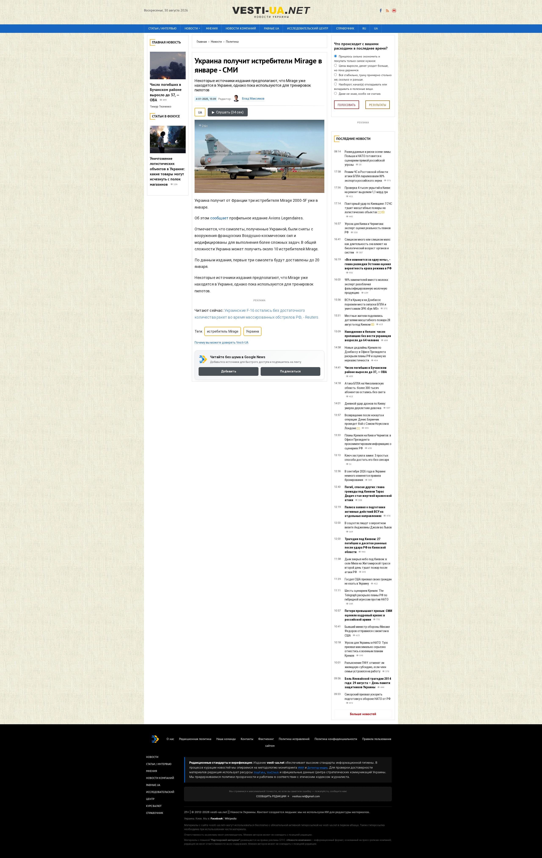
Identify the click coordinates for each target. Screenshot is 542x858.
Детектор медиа (317, 767)
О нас (170, 739)
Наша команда (226, 739)
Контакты (247, 739)
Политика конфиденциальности (336, 739)
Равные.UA (271, 29)
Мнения (212, 29)
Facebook (217, 818)
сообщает (219, 218)
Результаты (377, 105)
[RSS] (387, 10)
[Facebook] (380, 10)
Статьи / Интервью (158, 764)
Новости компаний (241, 29)
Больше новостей (363, 714)
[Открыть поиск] (394, 10)
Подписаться (290, 371)
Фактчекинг (266, 739)
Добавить (228, 371)
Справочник (345, 29)
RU (364, 29)
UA (376, 29)
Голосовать (346, 105)
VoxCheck (273, 772)
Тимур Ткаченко (160, 106)
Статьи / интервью (162, 29)
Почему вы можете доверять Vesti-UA (221, 342)
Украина (252, 331)
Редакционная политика (195, 739)
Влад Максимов (253, 98)
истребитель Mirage (222, 331)
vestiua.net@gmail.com (306, 796)
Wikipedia (230, 818)
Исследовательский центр (307, 29)
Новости (191, 29)
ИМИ (301, 767)
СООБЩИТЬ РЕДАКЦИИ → (272, 796)
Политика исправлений (294, 739)
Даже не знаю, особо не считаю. (359, 94)
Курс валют (154, 806)
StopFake (259, 772)
